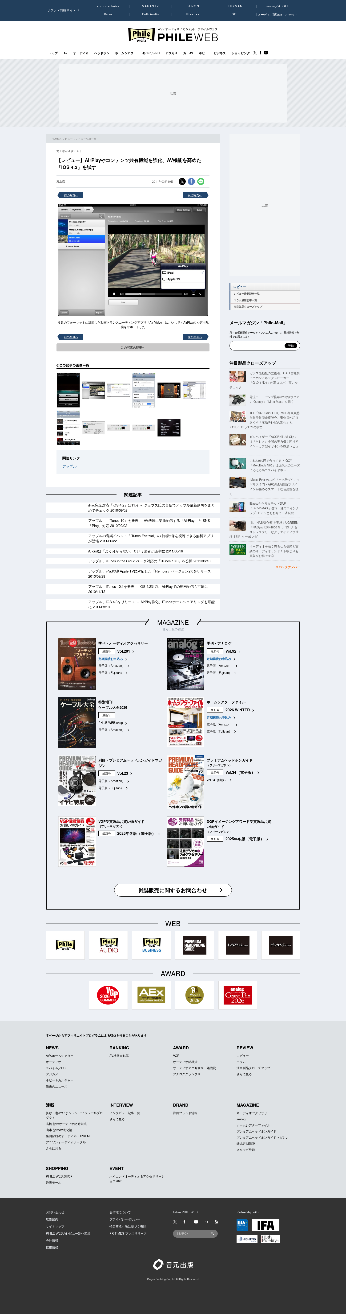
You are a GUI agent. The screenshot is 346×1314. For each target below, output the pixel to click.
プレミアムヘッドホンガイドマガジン (263, 1137)
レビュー (67, 138)
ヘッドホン (101, 53)
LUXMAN (235, 6)
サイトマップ (55, 1226)
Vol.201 (123, 651)
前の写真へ (71, 195)
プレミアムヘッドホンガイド (256, 1131)
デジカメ (171, 53)
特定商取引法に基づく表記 (127, 1226)
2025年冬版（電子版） (136, 833)
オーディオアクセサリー (253, 1113)
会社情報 (52, 1240)
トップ (53, 53)
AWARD (181, 1048)
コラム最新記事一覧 (245, 300)
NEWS (52, 1048)
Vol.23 (122, 773)
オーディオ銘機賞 (185, 1061)
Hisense (193, 14)
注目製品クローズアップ (248, 306)
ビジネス (220, 53)
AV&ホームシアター (59, 1055)
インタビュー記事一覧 (124, 1113)
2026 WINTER (237, 710)
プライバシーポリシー (124, 1219)
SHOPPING (57, 1168)
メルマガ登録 (246, 1149)
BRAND (180, 1105)
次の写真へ (195, 195)
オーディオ (81, 53)
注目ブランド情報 (185, 1113)
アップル (69, 466)
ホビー (203, 53)
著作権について (120, 1212)
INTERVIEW (121, 1105)
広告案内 (52, 1219)
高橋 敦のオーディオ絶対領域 (66, 1123)
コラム (241, 1061)
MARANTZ (150, 6)
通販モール (53, 1182)
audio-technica (108, 6)
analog (241, 1119)
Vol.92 (230, 651)
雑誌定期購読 (246, 1143)
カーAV (188, 53)
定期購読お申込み (110, 658)
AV (66, 53)
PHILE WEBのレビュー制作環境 (68, 1233)
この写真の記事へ (133, 347)
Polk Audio (150, 14)
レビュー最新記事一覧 (247, 293)
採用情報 (52, 1247)
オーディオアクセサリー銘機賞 (194, 1068)
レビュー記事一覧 (86, 138)
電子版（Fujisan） (111, 672)
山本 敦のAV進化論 (59, 1130)
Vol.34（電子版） (240, 772)
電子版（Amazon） (111, 665)
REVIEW (245, 1048)
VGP (176, 1055)
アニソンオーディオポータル (66, 1142)
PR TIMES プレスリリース (128, 1233)
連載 (50, 1105)
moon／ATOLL (277, 6)
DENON (192, 6)
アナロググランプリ (187, 1074)
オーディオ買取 (277, 14)
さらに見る (244, 1074)
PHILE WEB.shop (110, 722)
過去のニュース (56, 1086)
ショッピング (241, 53)
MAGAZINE (173, 622)
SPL (235, 14)
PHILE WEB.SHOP (59, 1176)
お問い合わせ (55, 1212)
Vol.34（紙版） (217, 780)
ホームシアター (126, 53)
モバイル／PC (55, 1068)
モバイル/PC (151, 53)
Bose (108, 14)
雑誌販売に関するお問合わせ (173, 890)
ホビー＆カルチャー (59, 1080)
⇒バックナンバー (288, 566)
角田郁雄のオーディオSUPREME (69, 1136)
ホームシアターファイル (253, 1125)
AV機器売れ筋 (119, 1055)
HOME (56, 138)
